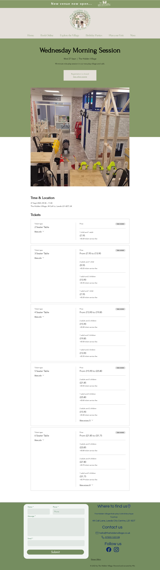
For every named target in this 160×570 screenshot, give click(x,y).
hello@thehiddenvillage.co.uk (114, 533)
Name (30, 507)
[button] (131, 35)
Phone (55, 507)
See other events (80, 77)
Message (31, 516)
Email (30, 538)
